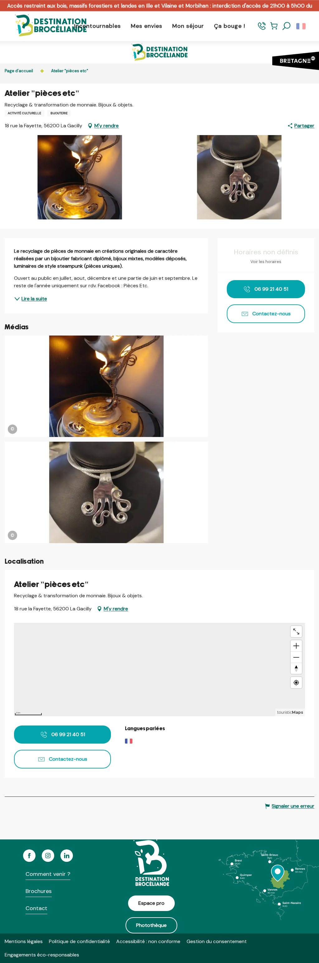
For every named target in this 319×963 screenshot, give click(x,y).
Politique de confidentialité (79, 941)
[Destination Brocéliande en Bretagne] (46, 26)
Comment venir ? (48, 874)
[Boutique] (274, 29)
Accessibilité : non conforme (148, 941)
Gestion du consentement (217, 941)
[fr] (301, 26)
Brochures (39, 891)
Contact (36, 908)
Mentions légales (24, 941)
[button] (286, 26)
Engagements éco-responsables (42, 954)
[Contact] (261, 29)
